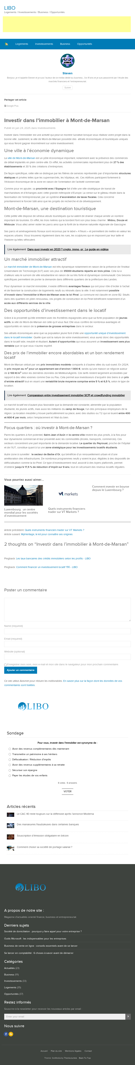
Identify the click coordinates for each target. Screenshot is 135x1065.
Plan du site (56, 1051)
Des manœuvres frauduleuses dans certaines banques (48, 824)
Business (65, 44)
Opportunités (84, 44)
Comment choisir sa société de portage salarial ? (44, 847)
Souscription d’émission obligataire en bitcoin (43, 835)
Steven (67, 73)
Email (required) (13, 638)
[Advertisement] (67, 24)
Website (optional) (14, 651)
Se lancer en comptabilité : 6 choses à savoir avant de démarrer (38, 953)
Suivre (68, 87)
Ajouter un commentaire (20, 670)
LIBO (9, 8)
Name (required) (13, 626)
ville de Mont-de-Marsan (21, 158)
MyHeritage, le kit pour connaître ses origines (47, 534)
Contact (88, 1051)
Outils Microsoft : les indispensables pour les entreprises (35, 938)
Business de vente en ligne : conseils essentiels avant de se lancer (41, 946)
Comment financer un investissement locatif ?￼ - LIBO (47, 567)
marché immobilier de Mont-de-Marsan (30, 266)
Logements (21, 44)
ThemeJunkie (70, 1058)
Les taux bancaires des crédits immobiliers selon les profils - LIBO (53, 558)
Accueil (44, 1051)
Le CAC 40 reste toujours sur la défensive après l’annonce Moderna (55, 813)
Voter (68, 791)
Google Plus (12, 106)
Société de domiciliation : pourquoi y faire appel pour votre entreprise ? (43, 931)
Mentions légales (73, 1051)
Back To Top (85, 1058)
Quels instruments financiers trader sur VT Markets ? (54, 530)
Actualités (9, 968)
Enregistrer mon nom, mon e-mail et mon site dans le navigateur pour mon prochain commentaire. (63, 664)
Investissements (44, 44)
